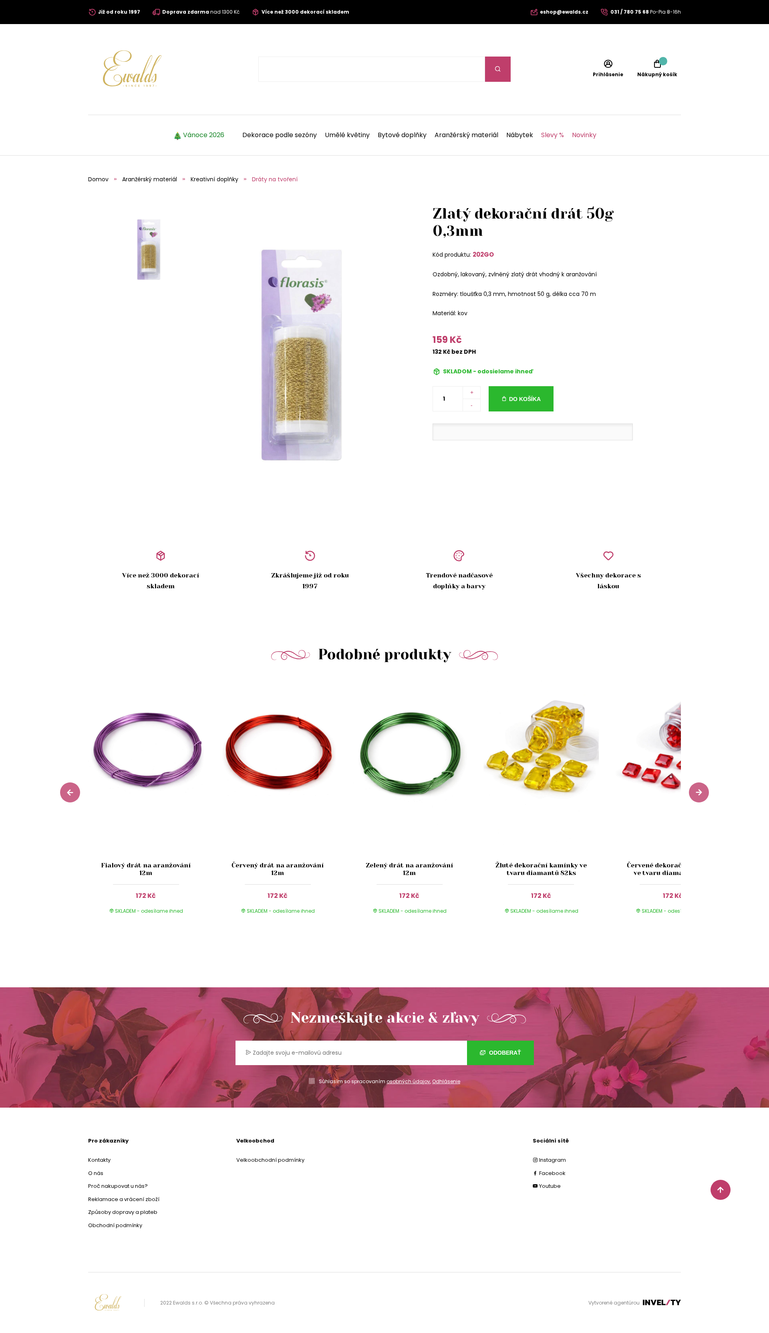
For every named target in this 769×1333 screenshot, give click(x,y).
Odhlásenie (446, 1081)
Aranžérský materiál (466, 135)
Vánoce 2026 (203, 135)
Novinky (584, 135)
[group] (154, 803)
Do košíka (525, 399)
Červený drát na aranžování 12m (278, 868)
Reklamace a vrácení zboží (123, 1199)
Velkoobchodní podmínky (270, 1160)
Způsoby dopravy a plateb (122, 1212)
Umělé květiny (347, 135)
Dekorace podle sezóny (279, 135)
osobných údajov (408, 1081)
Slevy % (552, 135)
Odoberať (504, 1052)
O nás (95, 1173)
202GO (483, 254)
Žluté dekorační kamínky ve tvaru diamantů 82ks (541, 868)
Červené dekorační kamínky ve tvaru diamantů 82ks (673, 868)
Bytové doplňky (402, 135)
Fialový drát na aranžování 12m (146, 868)
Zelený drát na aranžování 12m (409, 868)
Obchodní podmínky (115, 1225)
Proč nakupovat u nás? (118, 1186)
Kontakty (99, 1160)
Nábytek (519, 135)
